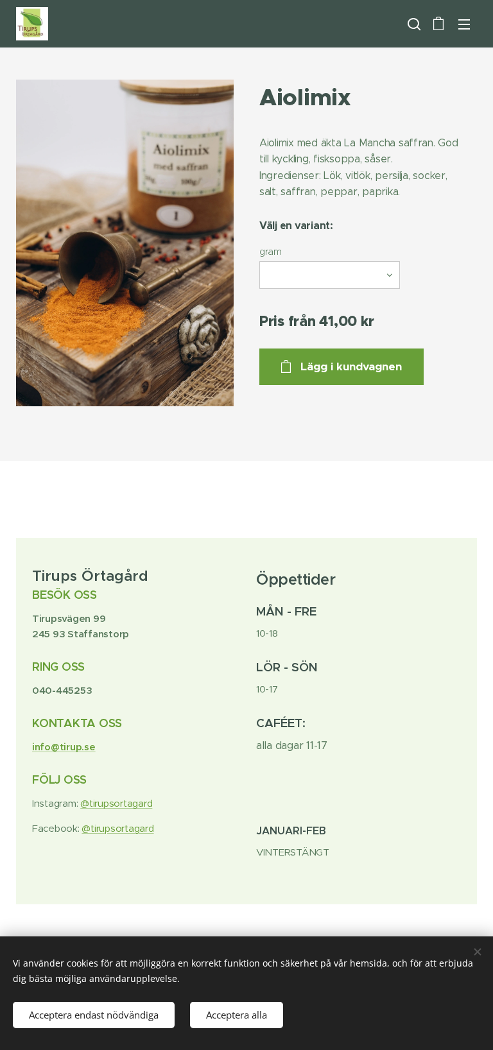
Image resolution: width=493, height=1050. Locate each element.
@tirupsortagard (116, 803)
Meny (464, 24)
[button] (413, 24)
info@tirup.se (64, 747)
